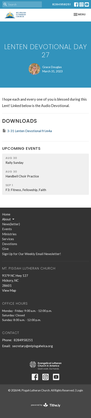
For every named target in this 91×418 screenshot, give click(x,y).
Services (8, 239)
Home (6, 214)
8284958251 (61, 4)
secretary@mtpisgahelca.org (32, 346)
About (6, 219)
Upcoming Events (21, 148)
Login (79, 390)
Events (7, 229)
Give (5, 249)
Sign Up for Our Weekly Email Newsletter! (31, 254)
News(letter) (11, 224)
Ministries (9, 234)
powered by (43, 409)
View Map (9, 290)
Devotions (9, 244)
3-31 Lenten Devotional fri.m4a (29, 131)
